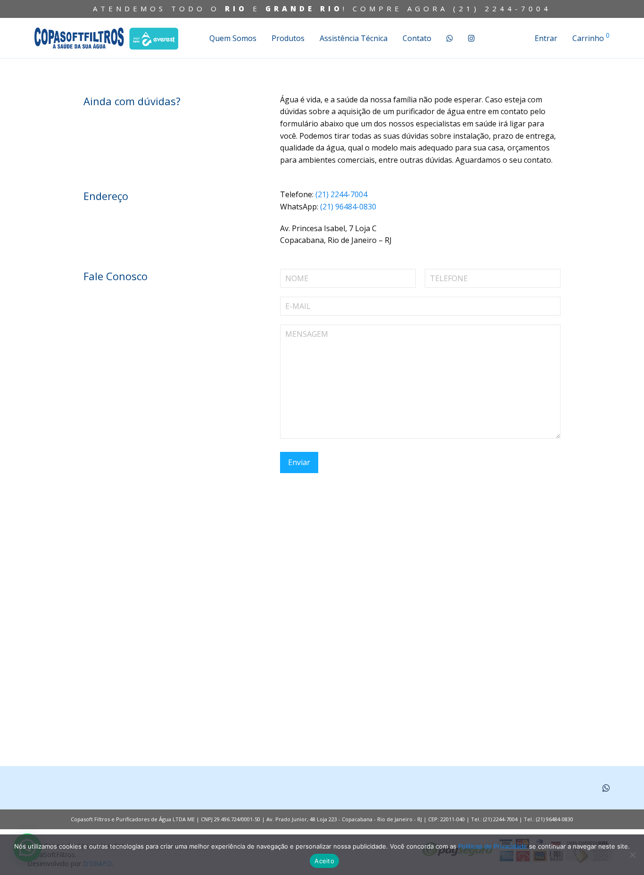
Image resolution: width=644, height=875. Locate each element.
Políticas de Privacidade (492, 846)
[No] (632, 854)
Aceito (324, 861)
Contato (417, 38)
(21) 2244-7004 (502, 8)
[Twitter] (606, 787)
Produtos (288, 38)
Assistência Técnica (354, 38)
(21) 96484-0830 (348, 206)
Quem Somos (232, 38)
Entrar (546, 38)
